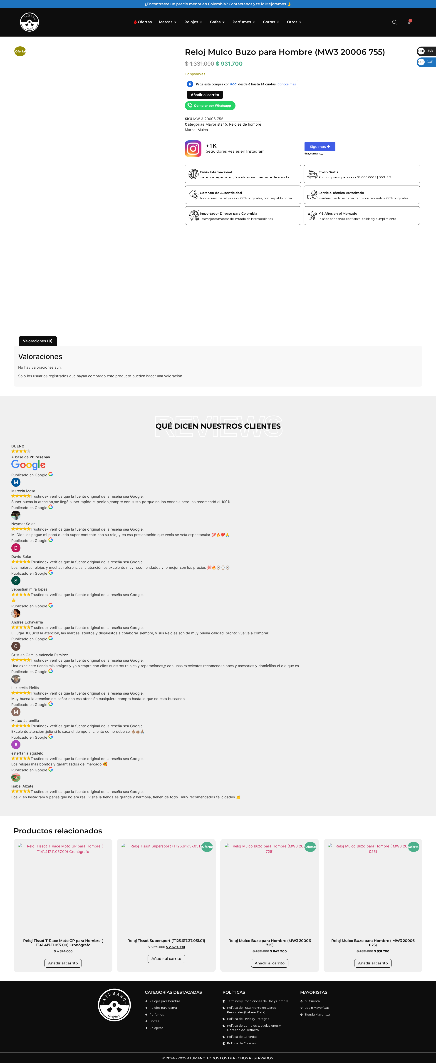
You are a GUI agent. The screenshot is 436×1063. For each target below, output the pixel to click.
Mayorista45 (216, 124)
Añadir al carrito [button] (63, 963)
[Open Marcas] (175, 22)
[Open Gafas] (223, 22)
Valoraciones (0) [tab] (38, 341)
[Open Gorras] (278, 22)
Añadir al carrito (205, 94)
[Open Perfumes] (254, 22)
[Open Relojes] (201, 22)
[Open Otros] (300, 22)
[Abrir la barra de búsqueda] (394, 22)
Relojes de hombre (245, 124)
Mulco (203, 129)
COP (425, 62)
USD (425, 51)
